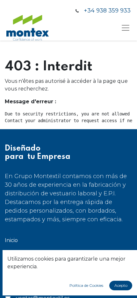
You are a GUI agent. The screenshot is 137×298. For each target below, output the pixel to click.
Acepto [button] (120, 285)
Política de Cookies (86, 285)
